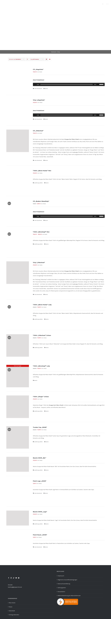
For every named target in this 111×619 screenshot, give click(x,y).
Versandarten (61, 591)
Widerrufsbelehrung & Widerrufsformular (69, 595)
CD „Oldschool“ (38, 131)
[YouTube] (16, 578)
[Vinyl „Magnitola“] (17, 110)
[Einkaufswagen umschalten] (102, 4)
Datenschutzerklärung (64, 583)
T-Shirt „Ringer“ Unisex (41, 396)
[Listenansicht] (49, 59)
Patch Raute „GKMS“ (40, 535)
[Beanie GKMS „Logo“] (17, 518)
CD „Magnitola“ (38, 69)
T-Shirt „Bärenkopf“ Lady (41, 366)
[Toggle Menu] (107, 4)
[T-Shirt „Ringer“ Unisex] (17, 406)
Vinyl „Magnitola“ (39, 100)
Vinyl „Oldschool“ (39, 262)
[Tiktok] (13, 578)
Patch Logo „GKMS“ (39, 481)
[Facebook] (8, 578)
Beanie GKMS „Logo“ (40, 512)
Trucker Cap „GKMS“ (40, 427)
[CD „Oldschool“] (17, 141)
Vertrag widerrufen (14, 614)
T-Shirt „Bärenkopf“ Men (41, 232)
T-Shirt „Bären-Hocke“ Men (42, 170)
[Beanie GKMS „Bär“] (17, 464)
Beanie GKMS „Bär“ (39, 458)
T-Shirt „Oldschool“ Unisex (42, 335)
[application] (69, 84)
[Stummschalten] (98, 84)
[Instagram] (11, 578)
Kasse (10, 607)
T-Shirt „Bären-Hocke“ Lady (42, 304)
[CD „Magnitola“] (17, 79)
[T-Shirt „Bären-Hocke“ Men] (17, 180)
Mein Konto (12, 602)
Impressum (61, 576)
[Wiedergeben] (35, 84)
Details (46, 88)
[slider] (101, 84)
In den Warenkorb (38, 88)
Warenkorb (12, 610)
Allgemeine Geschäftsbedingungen (67, 579)
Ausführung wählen (38, 182)
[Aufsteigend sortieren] (27, 59)
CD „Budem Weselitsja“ (41, 201)
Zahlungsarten (62, 587)
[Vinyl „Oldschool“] (17, 272)
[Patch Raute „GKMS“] (17, 545)
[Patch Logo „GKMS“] (17, 491)
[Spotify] (18, 578)
